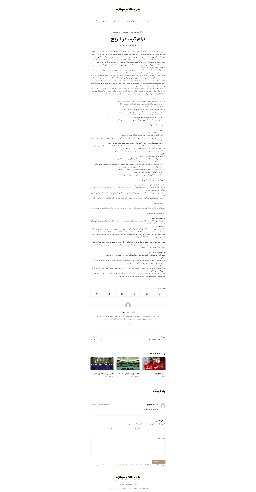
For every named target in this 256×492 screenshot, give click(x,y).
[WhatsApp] (109, 293)
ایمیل (137, 428)
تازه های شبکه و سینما (131, 21)
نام (164, 428)
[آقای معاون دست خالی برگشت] (128, 363)
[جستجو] (96, 21)
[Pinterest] (134, 293)
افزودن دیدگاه (161, 438)
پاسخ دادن (94, 404)
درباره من (105, 21)
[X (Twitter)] (146, 293)
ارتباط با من (129, 484)
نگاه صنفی (117, 21)
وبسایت (112, 428)
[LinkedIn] (122, 293)
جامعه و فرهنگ (147, 21)
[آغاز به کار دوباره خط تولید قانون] (102, 363)
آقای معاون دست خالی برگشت (129, 373)
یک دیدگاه (115, 32)
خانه (157, 21)
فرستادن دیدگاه (159, 461)
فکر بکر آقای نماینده (159, 373)
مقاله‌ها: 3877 (128, 324)
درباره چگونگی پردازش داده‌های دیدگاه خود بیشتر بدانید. (110, 465)
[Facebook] (159, 293)
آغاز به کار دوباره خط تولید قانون (103, 373)
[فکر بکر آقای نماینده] (154, 363)
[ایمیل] (96, 293)
